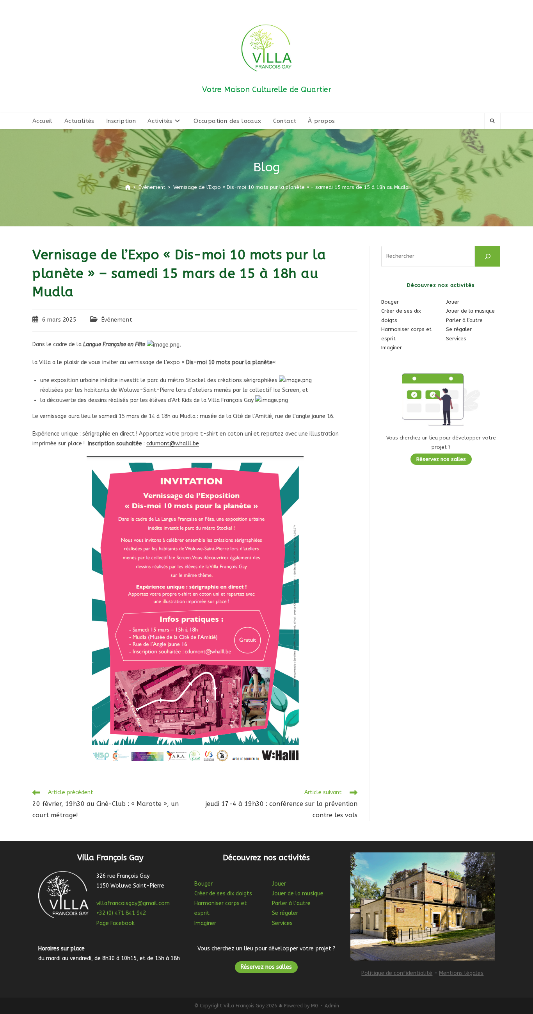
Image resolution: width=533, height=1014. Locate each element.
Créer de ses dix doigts (223, 893)
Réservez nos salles (441, 459)
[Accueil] (128, 187)
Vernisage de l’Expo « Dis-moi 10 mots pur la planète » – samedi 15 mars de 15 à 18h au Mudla (291, 187)
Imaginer (391, 347)
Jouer (452, 302)
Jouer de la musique (470, 311)
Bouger (390, 302)
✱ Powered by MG (298, 1006)
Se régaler (459, 329)
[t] (488, 256)
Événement (116, 320)
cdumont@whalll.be (172, 443)
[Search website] (492, 121)
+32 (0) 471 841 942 (121, 913)
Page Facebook (115, 923)
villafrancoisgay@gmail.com (133, 903)
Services (456, 339)
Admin (332, 1006)
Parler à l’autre (464, 320)
